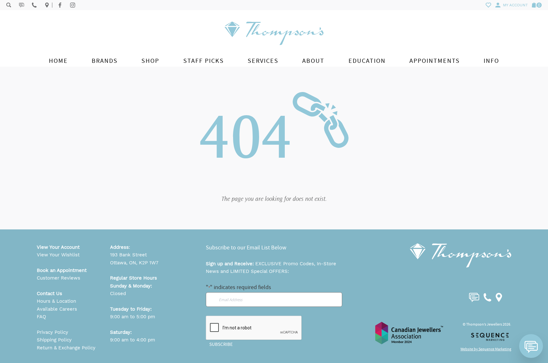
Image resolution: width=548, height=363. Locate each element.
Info (491, 61)
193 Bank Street (128, 255)
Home (58, 61)
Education (367, 61)
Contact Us (49, 293)
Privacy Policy (52, 332)
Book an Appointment (62, 270)
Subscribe (221, 344)
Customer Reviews (58, 278)
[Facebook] (59, 5)
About (313, 61)
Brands (105, 61)
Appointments (434, 61)
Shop (150, 61)
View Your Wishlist (58, 255)
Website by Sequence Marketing (485, 349)
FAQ (41, 317)
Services (263, 61)
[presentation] (254, 328)
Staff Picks (203, 61)
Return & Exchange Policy (66, 348)
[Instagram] (72, 5)
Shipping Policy (54, 340)
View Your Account (58, 247)
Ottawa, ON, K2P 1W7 (134, 263)
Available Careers (57, 309)
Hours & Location (56, 301)
